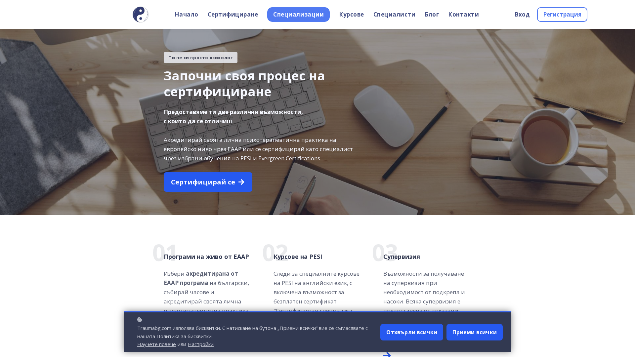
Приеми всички (474, 332)
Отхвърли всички (411, 332)
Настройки (201, 344)
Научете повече (156, 344)
